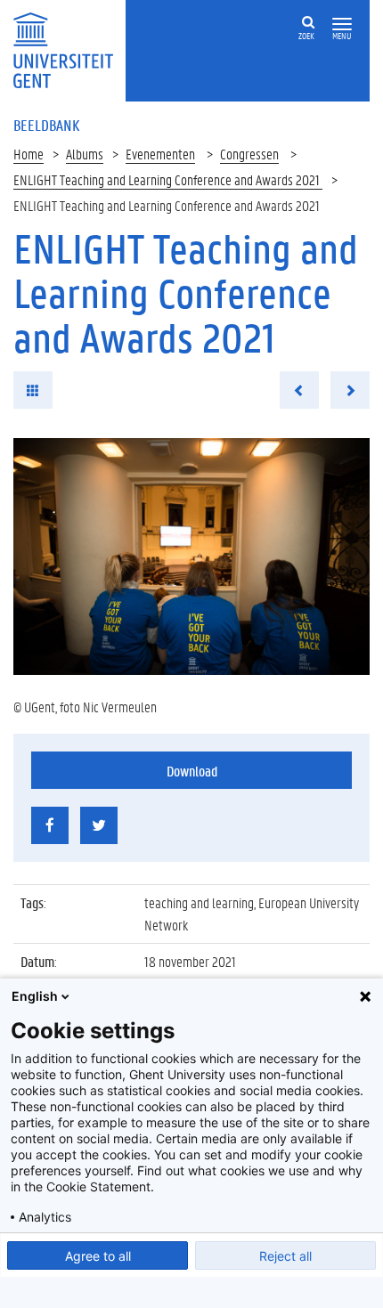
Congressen (249, 153)
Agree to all (98, 1255)
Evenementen (160, 153)
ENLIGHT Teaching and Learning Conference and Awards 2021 (167, 179)
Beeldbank (46, 125)
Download (192, 770)
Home (28, 153)
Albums (84, 153)
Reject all (285, 1255)
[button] (342, 24)
